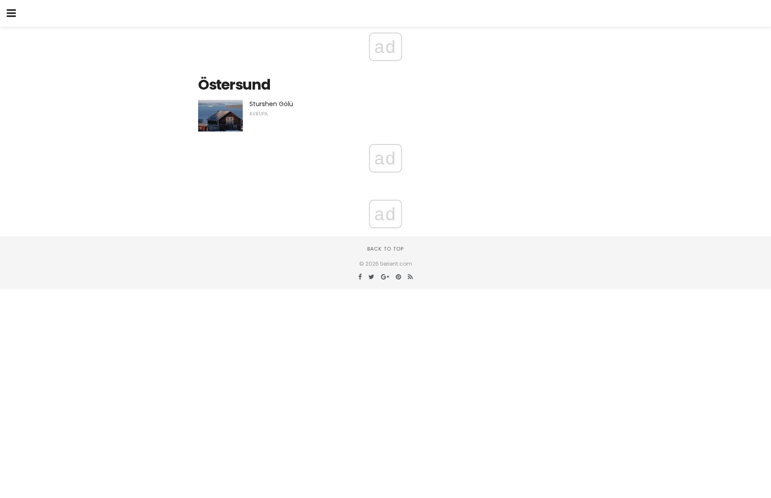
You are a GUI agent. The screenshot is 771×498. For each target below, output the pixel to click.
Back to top (385, 248)
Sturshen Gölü (271, 103)
